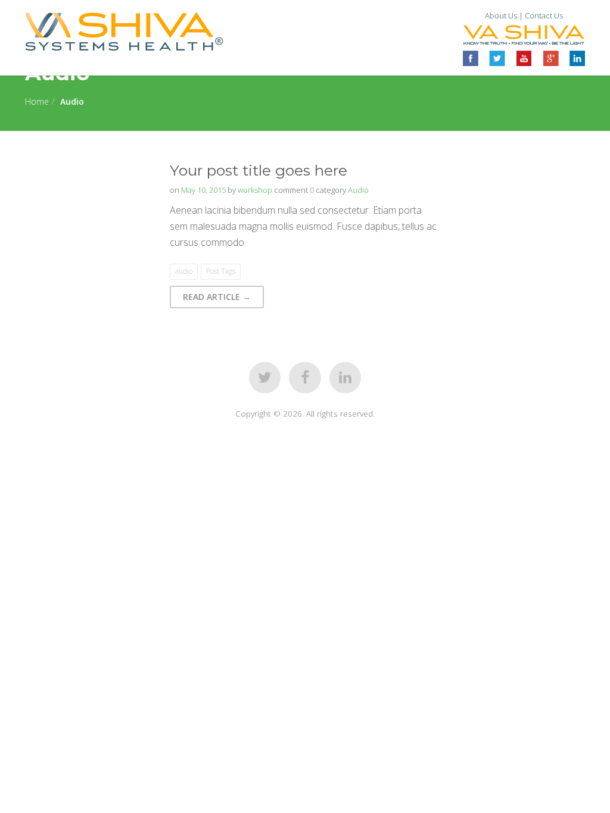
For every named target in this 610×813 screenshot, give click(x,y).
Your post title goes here (258, 170)
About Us (501, 15)
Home (37, 101)
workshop (255, 190)
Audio (358, 190)
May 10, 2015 (203, 190)
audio (183, 271)
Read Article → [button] (217, 296)
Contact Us (544, 15)
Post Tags (220, 271)
